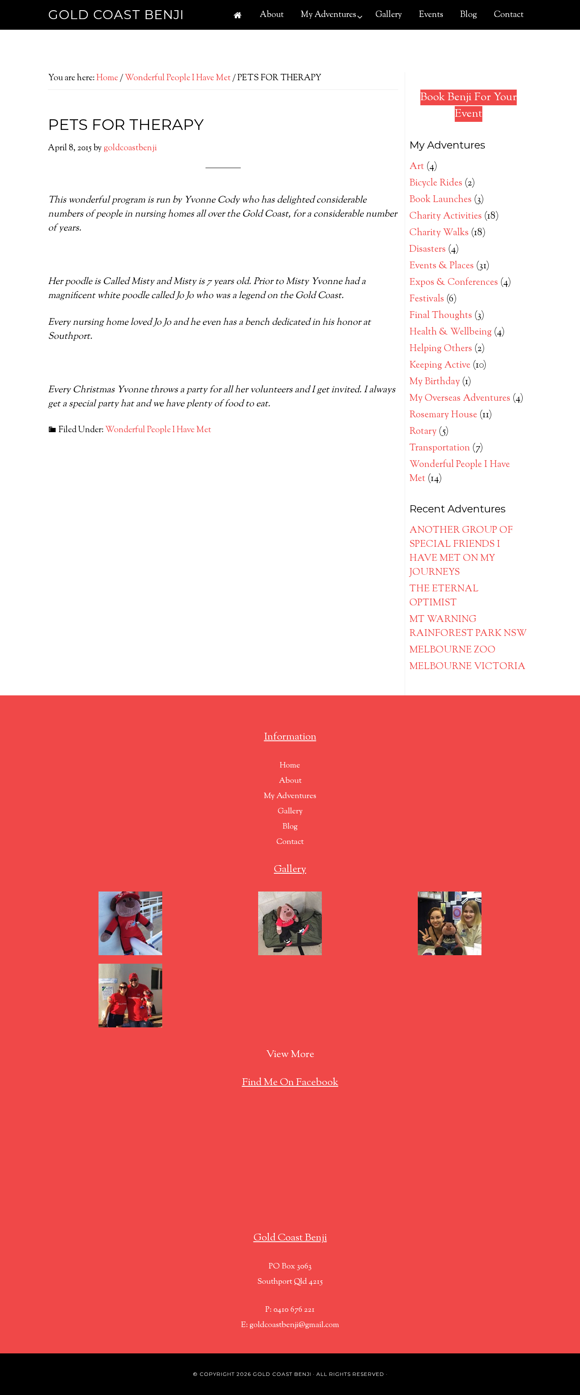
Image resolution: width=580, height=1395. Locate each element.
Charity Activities (445, 216)
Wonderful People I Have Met (158, 430)
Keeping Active (439, 365)
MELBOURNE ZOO (452, 650)
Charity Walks (439, 233)
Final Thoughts (440, 316)
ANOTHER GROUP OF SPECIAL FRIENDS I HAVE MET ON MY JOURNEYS (461, 551)
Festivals (426, 299)
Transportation (439, 448)
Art (416, 167)
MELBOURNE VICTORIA (467, 667)
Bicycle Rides (435, 183)
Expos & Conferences (453, 283)
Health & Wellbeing (450, 332)
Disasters (427, 249)
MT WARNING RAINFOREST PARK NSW (468, 627)
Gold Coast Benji (116, 14)
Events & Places (441, 266)
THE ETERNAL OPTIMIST (444, 596)
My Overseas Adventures (459, 398)
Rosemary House (443, 415)
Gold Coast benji (282, 1374)
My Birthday (434, 382)
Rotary (422, 432)
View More (290, 1054)
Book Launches (440, 200)
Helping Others (440, 349)
